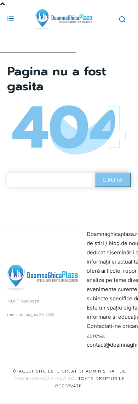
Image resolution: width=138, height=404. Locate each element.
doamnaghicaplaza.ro (44, 378)
